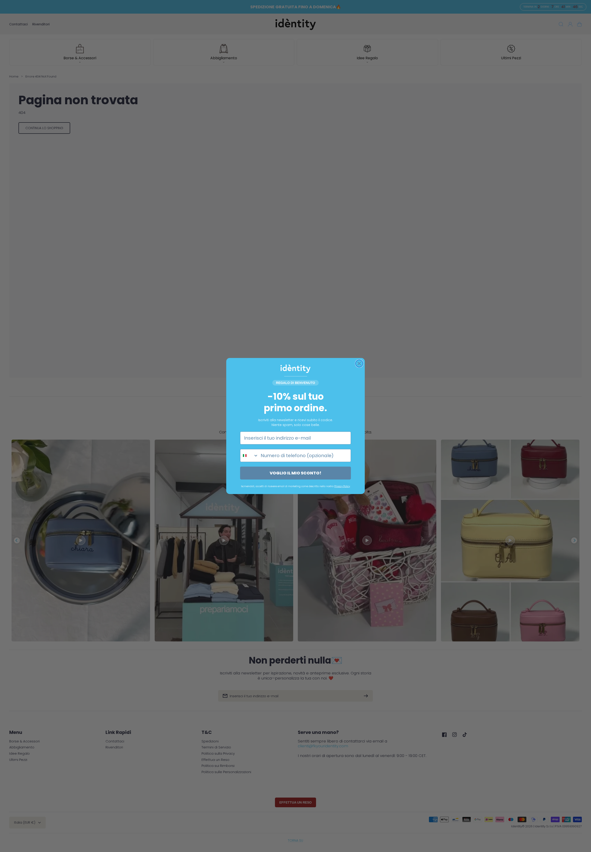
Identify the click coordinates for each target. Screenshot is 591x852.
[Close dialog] (359, 363)
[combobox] (249, 455)
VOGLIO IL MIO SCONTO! (295, 473)
